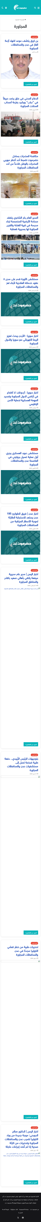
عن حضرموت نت (34, 1209)
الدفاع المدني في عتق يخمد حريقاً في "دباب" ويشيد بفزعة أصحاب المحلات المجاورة (20, 102)
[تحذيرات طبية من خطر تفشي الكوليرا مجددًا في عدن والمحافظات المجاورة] (20, 1036)
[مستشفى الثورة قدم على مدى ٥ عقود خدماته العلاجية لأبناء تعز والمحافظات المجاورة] (20, 304)
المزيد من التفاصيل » (31, 84)
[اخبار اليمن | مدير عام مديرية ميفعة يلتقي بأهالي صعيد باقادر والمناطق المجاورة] (20, 663)
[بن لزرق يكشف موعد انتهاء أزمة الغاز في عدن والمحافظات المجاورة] (20, 66)
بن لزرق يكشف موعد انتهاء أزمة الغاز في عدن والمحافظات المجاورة (21, 44)
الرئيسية (22, 19)
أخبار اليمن (34, 37)
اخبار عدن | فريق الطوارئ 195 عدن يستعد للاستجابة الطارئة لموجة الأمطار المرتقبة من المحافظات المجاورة (22, 519)
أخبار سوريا (34, 332)
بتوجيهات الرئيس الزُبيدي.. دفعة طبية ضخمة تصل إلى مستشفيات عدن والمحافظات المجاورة (21, 764)
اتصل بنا (20, 1212)
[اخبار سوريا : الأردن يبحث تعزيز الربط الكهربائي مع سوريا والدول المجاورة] (20, 361)
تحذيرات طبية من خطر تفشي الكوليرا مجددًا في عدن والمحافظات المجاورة (22, 950)
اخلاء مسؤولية (14, 1209)
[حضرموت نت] (20, 7)
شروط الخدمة (5, 1209)
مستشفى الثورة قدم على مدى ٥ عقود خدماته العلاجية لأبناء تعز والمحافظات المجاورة (20, 282)
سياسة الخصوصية (24, 1209)
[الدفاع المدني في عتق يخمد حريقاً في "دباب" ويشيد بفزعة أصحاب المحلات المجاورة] (20, 124)
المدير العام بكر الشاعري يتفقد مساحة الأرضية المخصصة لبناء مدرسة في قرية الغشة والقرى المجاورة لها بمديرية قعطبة (22, 223)
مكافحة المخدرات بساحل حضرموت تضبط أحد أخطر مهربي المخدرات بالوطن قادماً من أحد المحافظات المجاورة (20, 161)
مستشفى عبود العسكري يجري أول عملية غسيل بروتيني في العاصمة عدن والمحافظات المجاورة (22, 458)
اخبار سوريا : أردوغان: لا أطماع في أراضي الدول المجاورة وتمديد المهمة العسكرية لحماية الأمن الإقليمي (21, 398)
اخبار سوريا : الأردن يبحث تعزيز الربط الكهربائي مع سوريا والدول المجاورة (21, 339)
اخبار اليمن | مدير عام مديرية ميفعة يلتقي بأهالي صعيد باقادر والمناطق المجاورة (21, 577)
